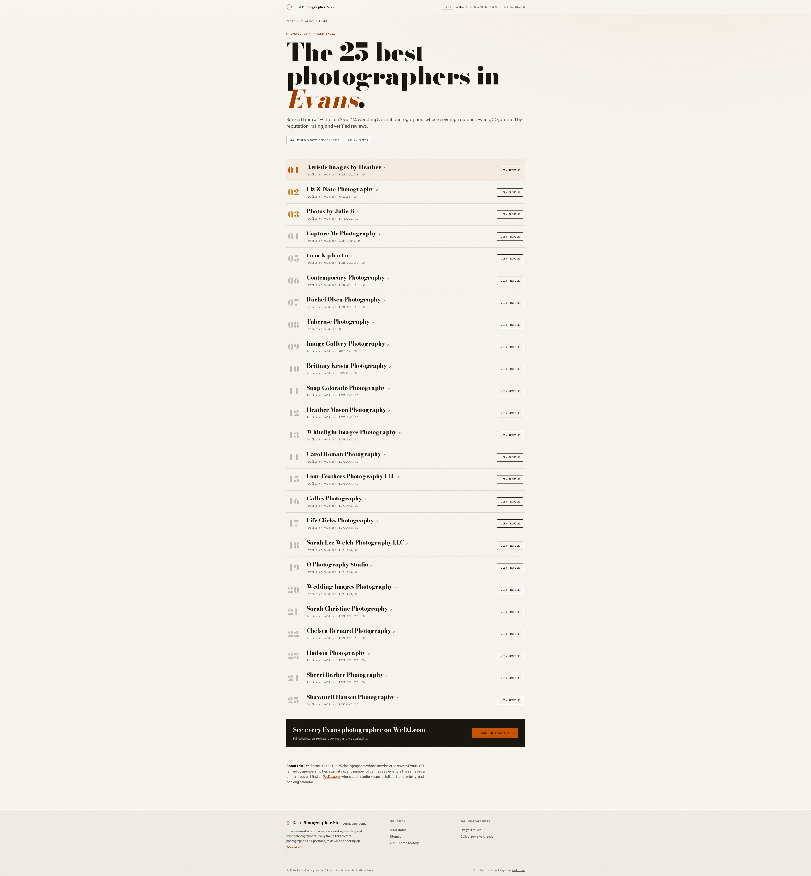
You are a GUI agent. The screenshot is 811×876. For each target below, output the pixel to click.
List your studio (471, 830)
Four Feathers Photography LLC (353, 476)
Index (290, 21)
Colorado (307, 21)
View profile (510, 170)
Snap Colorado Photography (348, 388)
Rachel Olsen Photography (346, 299)
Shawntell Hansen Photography (353, 697)
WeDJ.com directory (404, 843)
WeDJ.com (331, 777)
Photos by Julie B (332, 211)
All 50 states (398, 830)
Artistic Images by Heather (346, 167)
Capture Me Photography (344, 233)
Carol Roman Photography (346, 454)
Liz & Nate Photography (342, 189)
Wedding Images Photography (352, 587)
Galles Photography (336, 498)
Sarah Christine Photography (349, 609)
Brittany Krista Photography (349, 366)
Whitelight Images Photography (354, 432)
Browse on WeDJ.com (495, 733)
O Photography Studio (339, 564)
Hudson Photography (338, 653)
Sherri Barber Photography (347, 675)
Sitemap (395, 836)
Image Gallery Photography (348, 344)
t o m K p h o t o (329, 255)
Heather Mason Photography (349, 410)
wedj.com (518, 870)
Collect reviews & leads (476, 836)
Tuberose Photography (340, 322)
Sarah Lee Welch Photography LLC (357, 542)
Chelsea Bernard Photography (351, 631)
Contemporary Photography (348, 277)
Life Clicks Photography (342, 520)
